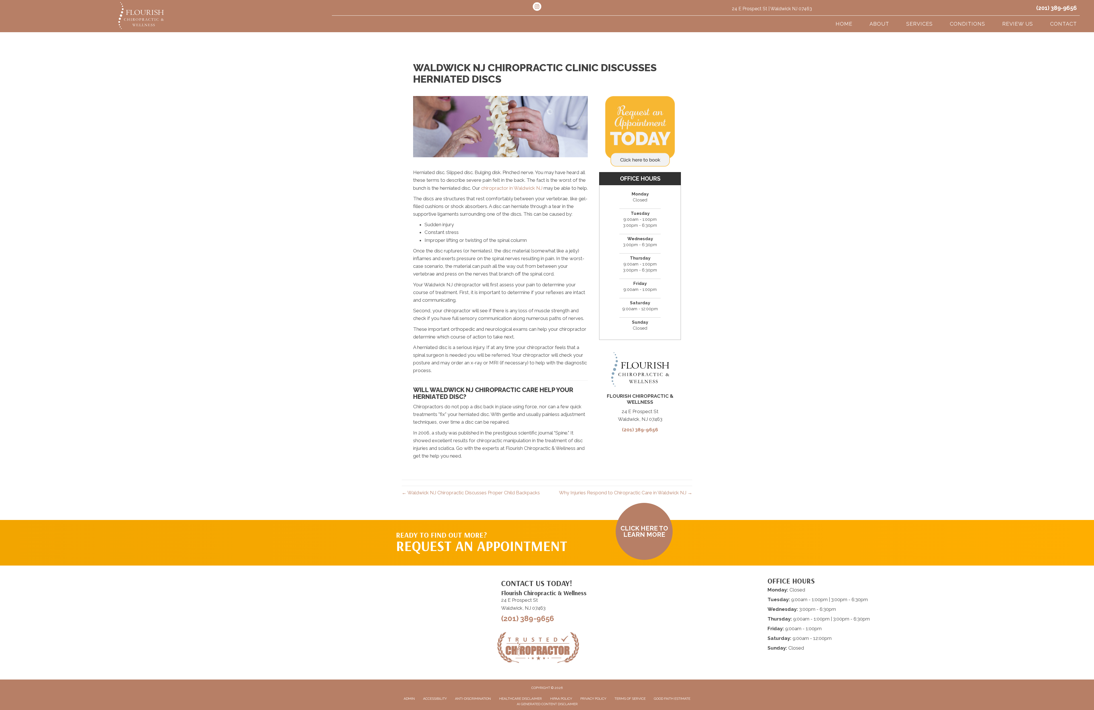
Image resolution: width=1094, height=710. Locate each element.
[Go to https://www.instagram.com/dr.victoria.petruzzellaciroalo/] (537, 7)
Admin (409, 699)
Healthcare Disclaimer (520, 699)
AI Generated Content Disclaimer (547, 704)
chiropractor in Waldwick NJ (511, 188)
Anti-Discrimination (473, 699)
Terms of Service (630, 699)
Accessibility (435, 699)
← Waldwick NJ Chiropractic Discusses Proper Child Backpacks (471, 492)
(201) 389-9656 (1056, 8)
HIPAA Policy (561, 699)
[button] (644, 531)
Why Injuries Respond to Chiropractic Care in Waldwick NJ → (625, 492)
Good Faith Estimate (672, 699)
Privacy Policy (593, 699)
